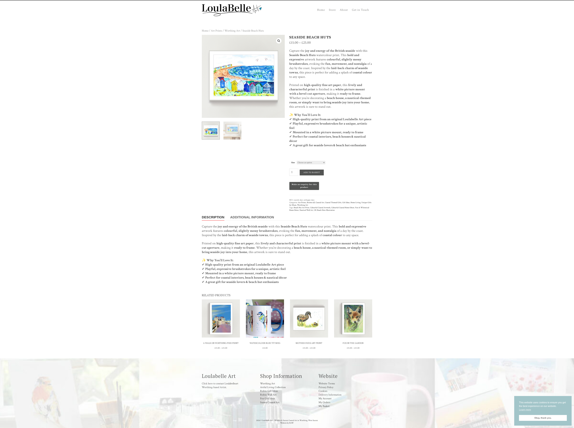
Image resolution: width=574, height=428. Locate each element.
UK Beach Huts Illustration (324, 210)
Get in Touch (360, 10)
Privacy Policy (326, 387)
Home (321, 10)
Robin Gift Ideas (269, 391)
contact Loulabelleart (227, 383)
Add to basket (311, 172)
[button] (278, 41)
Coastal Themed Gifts (333, 202)
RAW (291, 423)
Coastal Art (320, 202)
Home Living (356, 202)
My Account (325, 398)
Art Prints (216, 31)
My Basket (324, 406)
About (344, 10)
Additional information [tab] (252, 217)
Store (332, 10)
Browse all (311, 202)
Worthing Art (232, 31)
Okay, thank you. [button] (543, 418)
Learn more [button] (525, 409)
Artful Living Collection (273, 387)
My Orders (324, 402)
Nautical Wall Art (306, 210)
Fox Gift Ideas (267, 398)
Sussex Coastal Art (270, 402)
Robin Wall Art (268, 394)
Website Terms (327, 383)
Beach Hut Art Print (301, 207)
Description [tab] (213, 217)
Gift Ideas (346, 202)
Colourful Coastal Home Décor (342, 207)
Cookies (323, 391)
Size (293, 162)
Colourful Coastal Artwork (320, 207)
